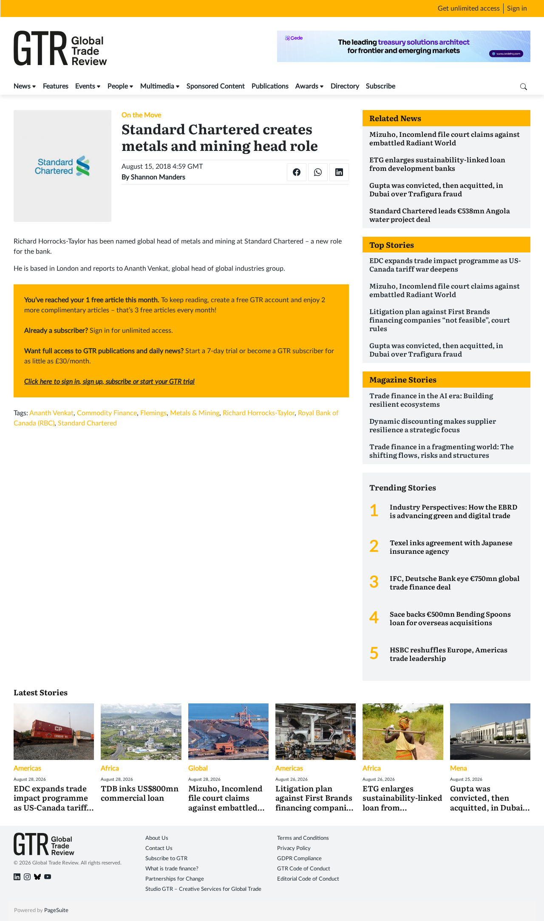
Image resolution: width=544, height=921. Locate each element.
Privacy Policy (294, 848)
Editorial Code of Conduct (308, 879)
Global (198, 768)
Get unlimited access (469, 8)
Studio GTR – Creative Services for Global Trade (203, 889)
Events (85, 86)
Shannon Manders (158, 177)
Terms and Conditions (303, 838)
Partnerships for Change (174, 879)
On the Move (141, 115)
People (118, 86)
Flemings (153, 413)
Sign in (517, 8)
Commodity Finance (107, 413)
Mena (458, 768)
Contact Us (159, 848)
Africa (110, 768)
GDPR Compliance (299, 858)
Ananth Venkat (51, 413)
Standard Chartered (87, 423)
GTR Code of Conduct (303, 869)
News (22, 86)
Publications (270, 86)
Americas (27, 768)
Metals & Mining (194, 413)
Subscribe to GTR (166, 858)
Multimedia (157, 86)
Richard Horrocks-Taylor (259, 413)
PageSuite (56, 910)
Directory (345, 86)
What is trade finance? (171, 869)
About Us (156, 838)
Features (55, 86)
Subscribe (380, 86)
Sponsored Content (216, 86)
